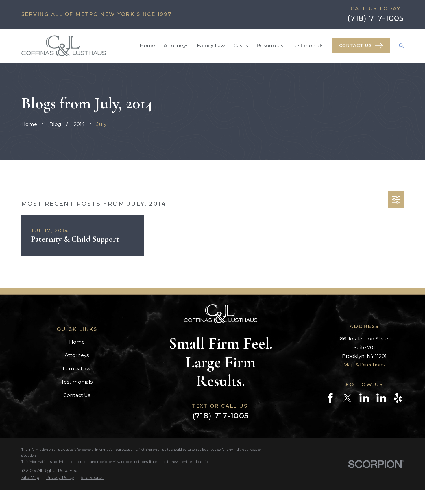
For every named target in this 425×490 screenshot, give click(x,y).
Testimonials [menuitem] (307, 45)
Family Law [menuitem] (211, 45)
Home (77, 342)
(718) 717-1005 (376, 18)
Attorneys (77, 355)
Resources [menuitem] (269, 45)
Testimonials (77, 382)
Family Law (77, 368)
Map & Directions (364, 365)
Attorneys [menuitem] (176, 45)
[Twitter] (347, 398)
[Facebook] (330, 398)
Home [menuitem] (147, 45)
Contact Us (355, 45)
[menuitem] (30, 477)
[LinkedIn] (364, 398)
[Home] (63, 45)
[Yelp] (398, 398)
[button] (396, 199)
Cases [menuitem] (240, 45)
